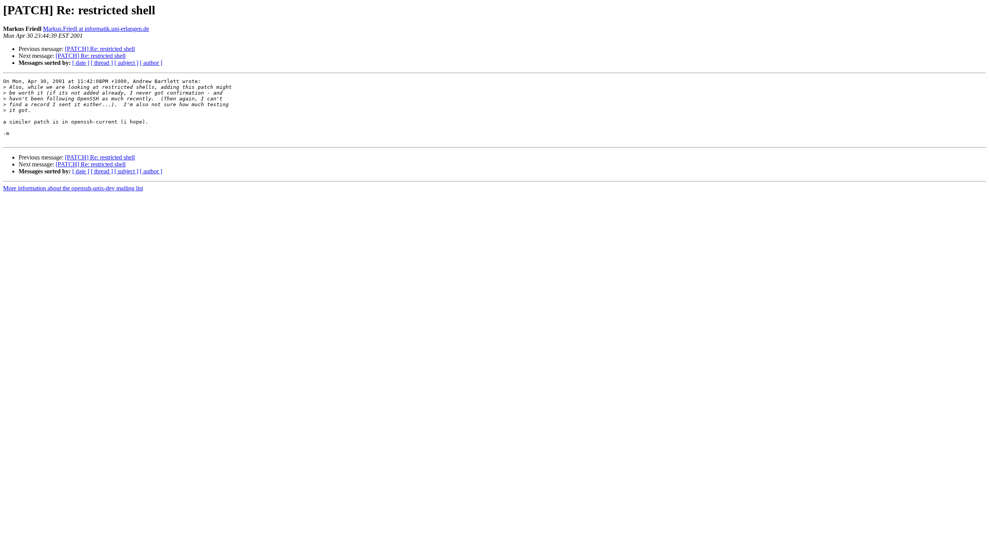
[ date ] (80, 62)
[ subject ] (126, 62)
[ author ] (151, 62)
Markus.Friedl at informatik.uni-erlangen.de (96, 28)
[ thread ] (102, 62)
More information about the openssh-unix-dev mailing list (73, 188)
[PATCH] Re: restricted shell (100, 49)
